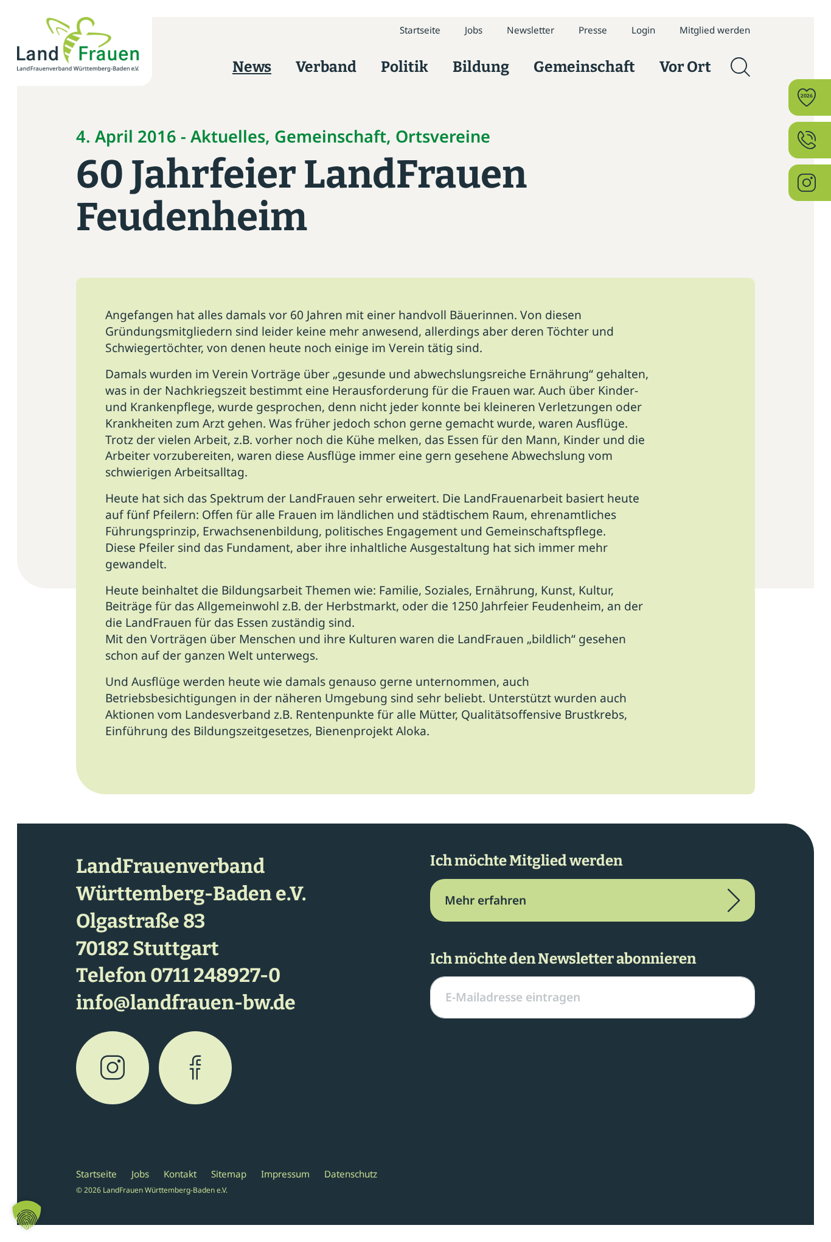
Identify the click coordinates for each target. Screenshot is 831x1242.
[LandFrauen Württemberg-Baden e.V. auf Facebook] (195, 1067)
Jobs (473, 30)
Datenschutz (350, 1174)
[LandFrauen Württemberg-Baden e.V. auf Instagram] (112, 1067)
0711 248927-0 (215, 975)
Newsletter (530, 30)
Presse (593, 30)
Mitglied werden (715, 30)
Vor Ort (685, 67)
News (251, 67)
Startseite (420, 30)
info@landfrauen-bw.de (186, 1002)
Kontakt (180, 1174)
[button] (27, 1215)
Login (643, 30)
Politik (404, 67)
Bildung (481, 67)
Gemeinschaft (584, 67)
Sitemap (228, 1174)
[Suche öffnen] (740, 67)
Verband (326, 67)
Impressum (285, 1174)
